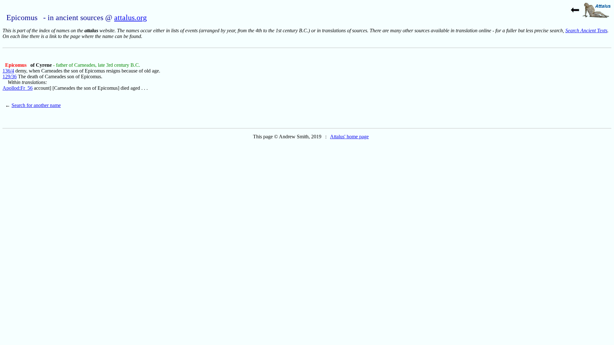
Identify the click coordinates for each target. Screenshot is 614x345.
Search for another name (36, 105)
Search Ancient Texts (586, 30)
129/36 (10, 76)
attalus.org (130, 17)
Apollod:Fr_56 (18, 88)
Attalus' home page (349, 136)
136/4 (8, 70)
